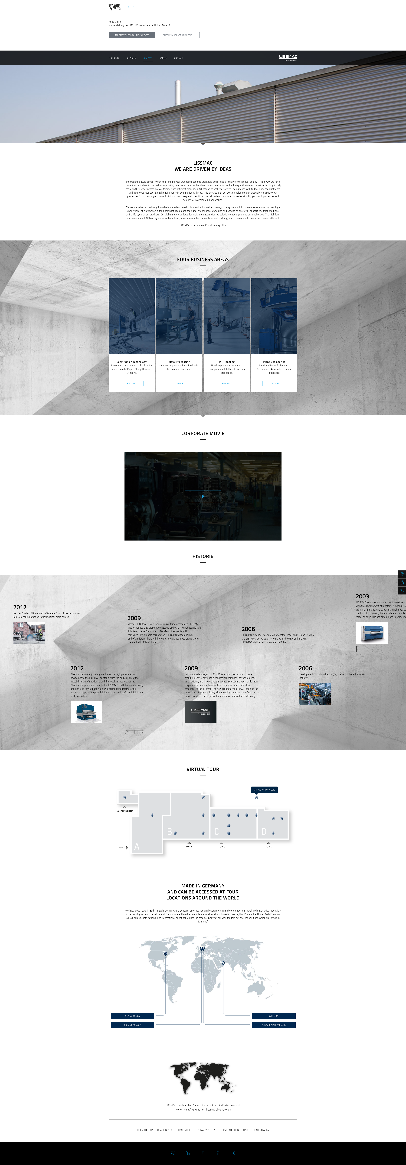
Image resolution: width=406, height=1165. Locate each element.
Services (131, 58)
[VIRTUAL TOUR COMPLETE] (256, 797)
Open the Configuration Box (154, 1130)
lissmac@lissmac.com (218, 1109)
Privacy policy (206, 1130)
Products (114, 58)
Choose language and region (178, 35)
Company (148, 58)
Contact (178, 58)
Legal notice (185, 1130)
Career (163, 58)
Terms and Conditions (234, 1130)
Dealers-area (261, 1130)
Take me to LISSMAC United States (132, 35)
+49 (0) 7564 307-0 (193, 1109)
